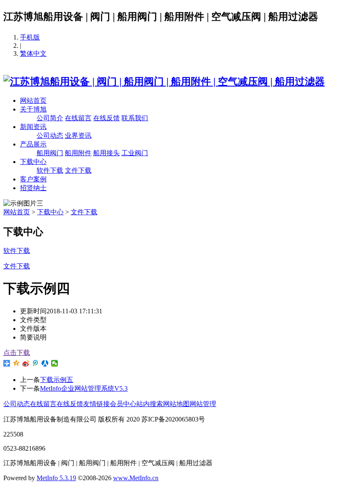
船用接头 (106, 152)
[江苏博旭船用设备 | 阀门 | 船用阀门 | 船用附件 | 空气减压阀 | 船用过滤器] (164, 81)
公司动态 (50, 135)
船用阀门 (50, 152)
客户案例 (33, 179)
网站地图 (176, 403)
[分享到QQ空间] (16, 363)
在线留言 (78, 118)
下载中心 (33, 161)
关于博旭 (33, 109)
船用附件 (78, 152)
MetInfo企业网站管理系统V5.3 (84, 388)
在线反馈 (106, 118)
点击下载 (16, 352)
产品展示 (33, 144)
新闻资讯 (33, 126)
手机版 (30, 37)
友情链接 (96, 403)
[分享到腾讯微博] (35, 363)
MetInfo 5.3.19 (56, 477)
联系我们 (134, 118)
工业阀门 (134, 152)
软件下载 (50, 170)
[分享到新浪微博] (26, 363)
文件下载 (78, 170)
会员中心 (123, 403)
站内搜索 (149, 403)
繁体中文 (33, 53)
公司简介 (50, 118)
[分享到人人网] (45, 363)
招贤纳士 (33, 187)
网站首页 (33, 100)
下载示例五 (56, 379)
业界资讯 (78, 135)
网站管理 (203, 403)
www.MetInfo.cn (135, 477)
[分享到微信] (54, 363)
